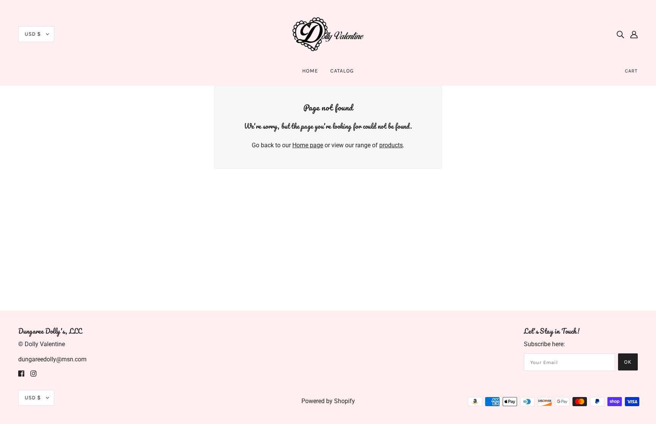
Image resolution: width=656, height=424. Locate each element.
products (391, 145)
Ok (628, 362)
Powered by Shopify (328, 401)
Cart (631, 71)
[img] (620, 34)
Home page (307, 145)
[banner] (328, 33)
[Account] (634, 34)
